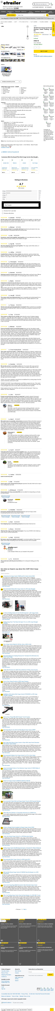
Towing (3, 11)
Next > (25, 909)
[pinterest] (45, 989)
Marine (37, 11)
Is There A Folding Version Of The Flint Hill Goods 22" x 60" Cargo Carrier (20, 612)
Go (47, 15)
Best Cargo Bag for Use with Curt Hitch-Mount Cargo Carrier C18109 (19, 729)
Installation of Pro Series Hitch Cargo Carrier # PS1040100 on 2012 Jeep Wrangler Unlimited (20, 695)
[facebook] (41, 989)
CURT (35, 25)
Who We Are (18, 971)
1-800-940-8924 (9, 8)
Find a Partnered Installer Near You (5, 982)
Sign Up (3, 988)
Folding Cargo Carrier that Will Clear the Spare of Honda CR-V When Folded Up (22, 848)
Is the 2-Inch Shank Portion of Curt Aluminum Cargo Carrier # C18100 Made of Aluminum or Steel (21, 769)
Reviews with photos (9, 213)
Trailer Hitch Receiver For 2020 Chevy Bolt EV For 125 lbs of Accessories (20, 669)
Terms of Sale (15, 996)
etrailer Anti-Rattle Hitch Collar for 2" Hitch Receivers (5, 168)
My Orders (48, 7)
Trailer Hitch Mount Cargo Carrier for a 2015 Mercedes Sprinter (18, 836)
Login (2, 987)
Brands (43, 11)
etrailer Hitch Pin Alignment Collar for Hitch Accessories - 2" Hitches (25, 168)
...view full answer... (7, 585)
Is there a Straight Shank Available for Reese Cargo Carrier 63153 (18, 827)
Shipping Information (6, 974)
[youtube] (52, 989)
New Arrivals (50, 12)
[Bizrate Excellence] (6, 1002)
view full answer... (6, 619)
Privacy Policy (24, 993)
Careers (17, 972)
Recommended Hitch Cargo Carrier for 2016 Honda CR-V (16, 859)
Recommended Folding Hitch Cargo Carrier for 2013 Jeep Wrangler (19, 588)
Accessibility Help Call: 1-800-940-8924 (10, 993)
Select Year (20, 15)
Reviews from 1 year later (10, 210)
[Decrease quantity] (34, 47)
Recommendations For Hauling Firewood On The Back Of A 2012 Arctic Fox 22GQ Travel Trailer (21, 656)
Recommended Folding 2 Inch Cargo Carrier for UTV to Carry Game (19, 755)
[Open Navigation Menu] (1, 2)
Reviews (45, 34)
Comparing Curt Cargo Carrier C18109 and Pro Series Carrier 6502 (19, 576)
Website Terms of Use (25, 996)
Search (16, 980)
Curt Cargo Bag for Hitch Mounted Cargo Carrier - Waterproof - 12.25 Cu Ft (34, 168)
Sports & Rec (10, 12)
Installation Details (5, 147)
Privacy (30, 975)
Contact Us (4, 976)
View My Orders (5, 971)
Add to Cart (44, 51)
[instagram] (48, 989)
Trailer (17, 11)
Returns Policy (4, 972)
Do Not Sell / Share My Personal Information (39, 993)
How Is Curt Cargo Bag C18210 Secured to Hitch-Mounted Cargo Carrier (20, 885)
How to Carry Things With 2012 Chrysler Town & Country (16, 717)
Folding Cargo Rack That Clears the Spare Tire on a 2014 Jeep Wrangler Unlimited (20, 622)
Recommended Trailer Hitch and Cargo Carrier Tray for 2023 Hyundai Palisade (22, 801)
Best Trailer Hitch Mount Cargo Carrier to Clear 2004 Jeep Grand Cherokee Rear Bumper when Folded (21, 743)
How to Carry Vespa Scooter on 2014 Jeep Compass (15, 681)
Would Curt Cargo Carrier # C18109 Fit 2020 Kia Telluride (16, 780)
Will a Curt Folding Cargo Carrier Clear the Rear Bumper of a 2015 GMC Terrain (21, 895)
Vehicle (23, 11)
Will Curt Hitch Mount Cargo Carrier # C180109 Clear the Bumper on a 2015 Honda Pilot (20, 873)
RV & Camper (30, 12)
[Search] (35, 4)
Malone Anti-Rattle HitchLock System (15, 168)
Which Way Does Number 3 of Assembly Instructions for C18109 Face (19, 812)
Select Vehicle (11, 15)
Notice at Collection (6, 996)
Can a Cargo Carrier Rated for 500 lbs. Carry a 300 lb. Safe (17, 644)
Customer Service (38, 7)
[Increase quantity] (39, 47)
